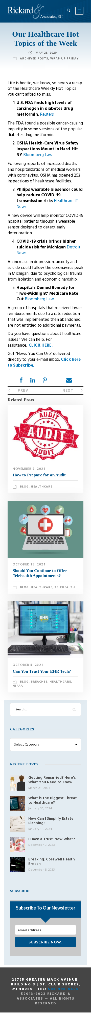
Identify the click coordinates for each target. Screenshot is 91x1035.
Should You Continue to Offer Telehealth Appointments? (40, 573)
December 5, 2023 (41, 869)
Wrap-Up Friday (64, 58)
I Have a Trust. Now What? (51, 839)
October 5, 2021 (28, 665)
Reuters (47, 114)
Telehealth (64, 587)
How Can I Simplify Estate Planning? (51, 821)
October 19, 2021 (29, 564)
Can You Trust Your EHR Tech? (42, 671)
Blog (24, 486)
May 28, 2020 (46, 52)
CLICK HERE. (41, 345)
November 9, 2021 (29, 469)
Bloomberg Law (37, 155)
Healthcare (41, 486)
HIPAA (18, 685)
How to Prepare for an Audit (39, 475)
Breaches (39, 681)
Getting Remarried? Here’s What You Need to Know (52, 780)
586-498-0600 (63, 989)
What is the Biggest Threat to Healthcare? (52, 800)
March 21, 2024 (39, 788)
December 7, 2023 (41, 845)
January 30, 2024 (40, 808)
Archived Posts (34, 58)
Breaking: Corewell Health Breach (51, 861)
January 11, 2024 (40, 829)
